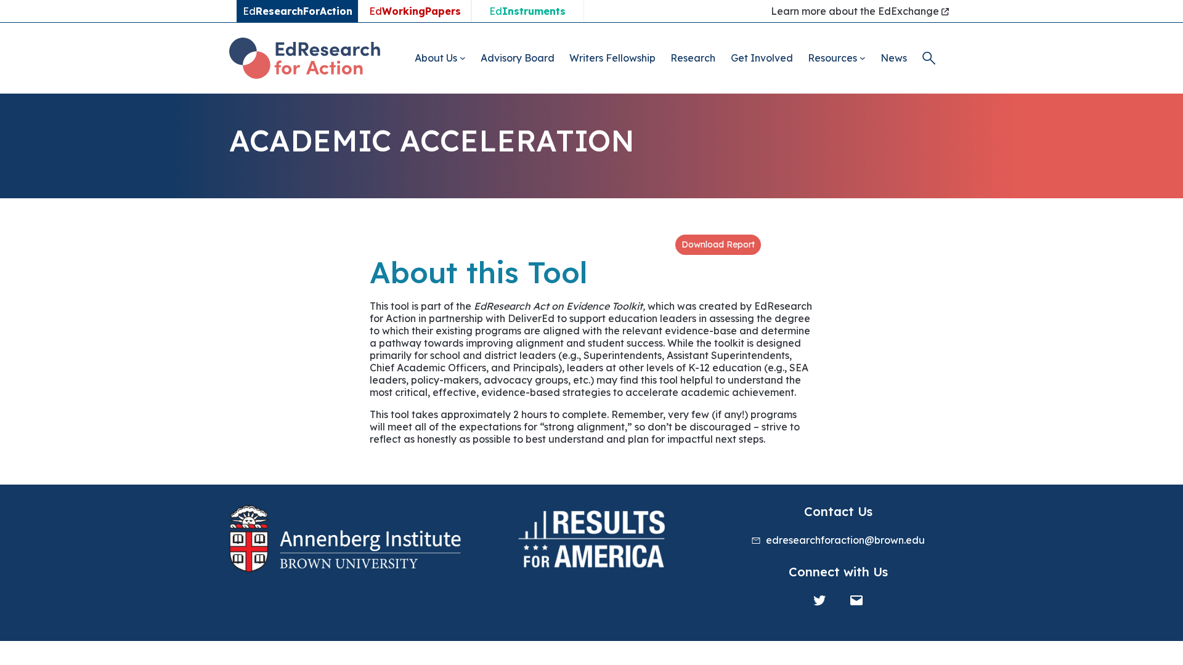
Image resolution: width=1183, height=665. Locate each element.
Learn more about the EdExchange (856, 11)
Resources (832, 58)
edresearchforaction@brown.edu (845, 540)
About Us (436, 58)
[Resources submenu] (863, 58)
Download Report (718, 244)
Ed (415, 11)
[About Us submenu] (463, 58)
